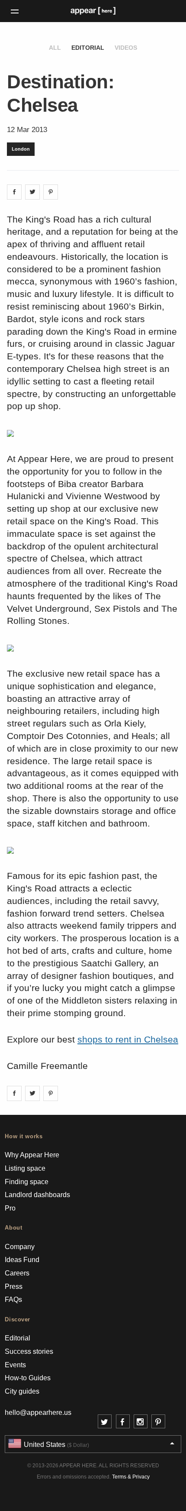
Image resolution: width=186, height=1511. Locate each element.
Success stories (29, 1351)
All (55, 47)
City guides (22, 1391)
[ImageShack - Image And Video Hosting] (10, 432)
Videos (126, 47)
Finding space (26, 1181)
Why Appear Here (32, 1155)
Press (13, 1286)
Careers (17, 1273)
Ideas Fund (22, 1259)
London (21, 148)
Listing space (25, 1168)
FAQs (13, 1299)
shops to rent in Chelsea (127, 1039)
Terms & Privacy (131, 1477)
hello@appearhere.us (38, 1412)
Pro (10, 1208)
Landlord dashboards (37, 1194)
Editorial (87, 47)
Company (20, 1246)
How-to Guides (28, 1378)
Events (15, 1365)
